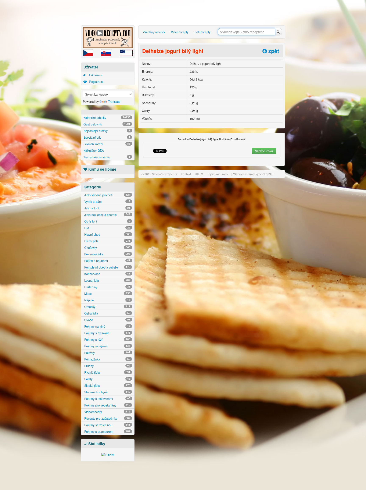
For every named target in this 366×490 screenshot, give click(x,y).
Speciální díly (106, 137)
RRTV (199, 174)
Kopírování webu (218, 174)
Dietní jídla (106, 241)
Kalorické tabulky (106, 118)
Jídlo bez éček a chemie (106, 215)
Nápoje (106, 300)
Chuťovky (106, 247)
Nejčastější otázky (106, 131)
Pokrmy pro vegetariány (106, 405)
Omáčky (106, 307)
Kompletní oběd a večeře (106, 267)
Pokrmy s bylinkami (106, 333)
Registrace (96, 81)
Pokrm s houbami (106, 261)
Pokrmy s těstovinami (106, 399)
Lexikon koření (106, 144)
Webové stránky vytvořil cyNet (253, 174)
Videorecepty (106, 412)
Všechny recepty (154, 32)
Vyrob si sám (106, 201)
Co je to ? (106, 221)
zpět (273, 51)
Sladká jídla (106, 385)
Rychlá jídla (106, 372)
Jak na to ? (106, 208)
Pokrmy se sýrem (106, 346)
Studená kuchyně (106, 392)
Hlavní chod (106, 234)
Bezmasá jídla (106, 254)
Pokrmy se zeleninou (106, 425)
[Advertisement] (63, 66)
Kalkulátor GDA (93, 150)
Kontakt (186, 174)
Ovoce (106, 320)
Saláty (106, 379)
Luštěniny (106, 287)
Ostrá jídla (106, 313)
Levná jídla (106, 280)
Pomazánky (106, 359)
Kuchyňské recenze (106, 157)
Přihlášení (95, 75)
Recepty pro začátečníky (106, 418)
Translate (114, 101)
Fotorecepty (202, 32)
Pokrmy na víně (106, 326)
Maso (106, 293)
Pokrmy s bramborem (106, 431)
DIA (106, 228)
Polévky (106, 353)
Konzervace (106, 274)
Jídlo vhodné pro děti (106, 195)
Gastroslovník (106, 124)
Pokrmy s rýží (106, 339)
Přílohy (106, 366)
